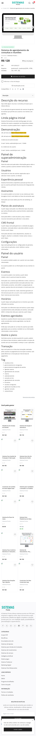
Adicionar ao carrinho (19, 76)
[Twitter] (6, 625)
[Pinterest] (23, 625)
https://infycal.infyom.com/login (20, 136)
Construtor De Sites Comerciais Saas (25, 581)
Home (3, 675)
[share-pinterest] (18, 89)
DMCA (3, 678)
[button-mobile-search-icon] (29, 3)
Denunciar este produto (29, 397)
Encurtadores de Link (7, 641)
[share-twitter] (12, 89)
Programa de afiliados (7, 681)
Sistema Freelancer (6, 662)
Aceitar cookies (18, 729)
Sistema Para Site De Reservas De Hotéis (26, 457)
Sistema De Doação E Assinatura (26, 426)
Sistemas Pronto (12, 55)
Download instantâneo (8, 47)
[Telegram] (19, 625)
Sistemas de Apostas (7, 644)
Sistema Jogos (5, 659)
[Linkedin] (27, 625)
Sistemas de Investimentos (9, 650)
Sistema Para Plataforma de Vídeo (25, 518)
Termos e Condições (7, 692)
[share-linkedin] (20, 89)
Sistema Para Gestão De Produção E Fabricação (9, 457)
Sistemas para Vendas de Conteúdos (11, 647)
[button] (32, 27)
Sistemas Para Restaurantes (9, 668)
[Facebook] (2, 625)
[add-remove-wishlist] (14, 410)
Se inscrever (18, 718)
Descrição (5, 95)
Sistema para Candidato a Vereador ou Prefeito (26, 487)
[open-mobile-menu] (3, 3)
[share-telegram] (23, 89)
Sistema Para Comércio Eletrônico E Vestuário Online (9, 551)
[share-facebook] (10, 89)
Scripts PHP (6, 8)
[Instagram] (10, 625)
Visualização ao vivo (18, 85)
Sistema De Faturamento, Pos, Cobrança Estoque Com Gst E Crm (26, 552)
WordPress (4, 638)
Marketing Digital (6, 665)
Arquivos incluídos (3, 69)
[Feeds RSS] (31, 625)
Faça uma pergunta (28, 61)
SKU (2, 65)
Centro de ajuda (5, 684)
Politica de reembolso (7, 695)
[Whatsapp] (14, 625)
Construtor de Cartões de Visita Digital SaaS (8, 487)
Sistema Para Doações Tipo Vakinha (8, 581)
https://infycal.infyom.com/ (18, 133)
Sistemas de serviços (7, 653)
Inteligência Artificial (7, 656)
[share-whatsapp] (15, 89)
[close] (32, 720)
